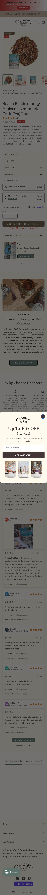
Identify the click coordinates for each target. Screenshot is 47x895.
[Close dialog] (43, 416)
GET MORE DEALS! (23, 455)
